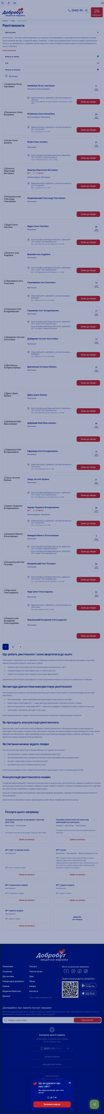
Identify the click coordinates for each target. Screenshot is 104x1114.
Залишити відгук (52, 1104)
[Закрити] (69, 1082)
